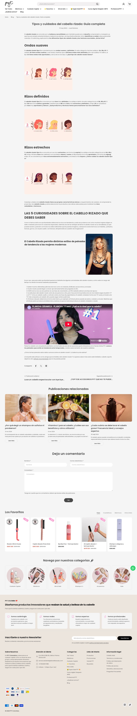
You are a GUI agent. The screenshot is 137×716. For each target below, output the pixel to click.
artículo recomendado (41, 359)
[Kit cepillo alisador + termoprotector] (94, 529)
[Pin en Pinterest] (46, 366)
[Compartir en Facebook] (36, 366)
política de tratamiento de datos (99, 643)
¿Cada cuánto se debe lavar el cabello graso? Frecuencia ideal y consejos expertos (109, 428)
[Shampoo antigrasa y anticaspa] (120, 529)
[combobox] (68, 4)
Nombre (27, 461)
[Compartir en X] (41, 366)
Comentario (28, 470)
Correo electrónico (76, 461)
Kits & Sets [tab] (128, 513)
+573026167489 (44, 664)
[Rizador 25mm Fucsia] (17, 529)
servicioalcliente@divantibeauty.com (51, 661)
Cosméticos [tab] (107, 513)
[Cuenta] (123, 4)
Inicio (6, 17)
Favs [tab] (98, 513)
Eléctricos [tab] (118, 513)
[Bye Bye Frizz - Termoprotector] (68, 529)
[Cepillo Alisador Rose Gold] (43, 529)
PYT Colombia (14, 711)
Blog (12, 17)
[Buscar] (97, 4)
